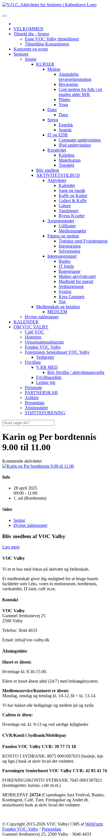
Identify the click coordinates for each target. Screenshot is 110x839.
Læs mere (11, 547)
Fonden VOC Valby (20, 829)
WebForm (94, 824)
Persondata (51, 829)
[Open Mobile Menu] (4, 16)
